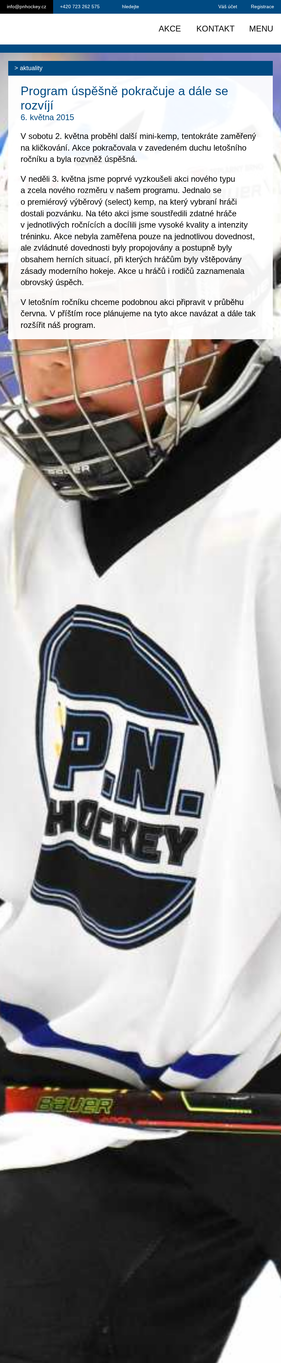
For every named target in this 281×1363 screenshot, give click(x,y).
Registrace (262, 6)
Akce (170, 28)
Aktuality (31, 68)
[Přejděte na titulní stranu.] (64, 29)
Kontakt (215, 28)
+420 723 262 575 (80, 6)
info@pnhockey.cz (26, 6)
